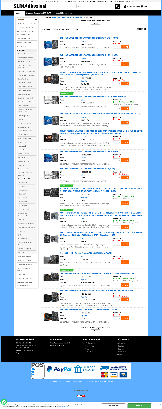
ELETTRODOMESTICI (23, 39)
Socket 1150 (23, 183)
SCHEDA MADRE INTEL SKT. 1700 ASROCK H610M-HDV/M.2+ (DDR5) (87, 168)
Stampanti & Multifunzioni (26, 224)
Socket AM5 (23, 205)
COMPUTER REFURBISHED (25, 31)
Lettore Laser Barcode (25, 123)
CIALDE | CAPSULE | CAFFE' (25, 27)
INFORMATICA (21, 50)
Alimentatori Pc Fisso (24, 61)
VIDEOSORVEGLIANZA (24, 286)
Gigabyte (84, 81)
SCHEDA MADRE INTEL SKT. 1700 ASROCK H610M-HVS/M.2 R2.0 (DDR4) (89, 55)
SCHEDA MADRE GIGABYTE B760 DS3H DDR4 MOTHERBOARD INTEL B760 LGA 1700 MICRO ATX (98, 273)
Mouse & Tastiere (23, 154)
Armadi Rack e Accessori (26, 75)
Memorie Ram (22, 142)
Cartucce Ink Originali (25, 90)
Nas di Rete (21, 157)
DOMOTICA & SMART (23, 35)
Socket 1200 (23, 190)
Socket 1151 (23, 186)
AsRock (83, 41)
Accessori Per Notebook (26, 58)
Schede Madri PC (24, 179)
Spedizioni (121, 346)
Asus (82, 219)
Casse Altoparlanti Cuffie (26, 98)
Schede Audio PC (23, 169)
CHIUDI (160, 404)
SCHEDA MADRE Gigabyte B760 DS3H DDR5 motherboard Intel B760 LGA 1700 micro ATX (96, 290)
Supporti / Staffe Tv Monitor (27, 227)
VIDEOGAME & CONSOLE (24, 282)
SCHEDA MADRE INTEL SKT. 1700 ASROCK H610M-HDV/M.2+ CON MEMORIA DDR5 (93, 96)
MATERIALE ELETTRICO (24, 257)
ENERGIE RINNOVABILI (24, 42)
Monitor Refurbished (24, 150)
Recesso (121, 355)
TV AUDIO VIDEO (22, 274)
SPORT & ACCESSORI (24, 261)
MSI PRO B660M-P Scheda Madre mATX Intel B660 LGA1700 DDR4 (87, 253)
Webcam (21, 252)
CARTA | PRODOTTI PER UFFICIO (27, 23)
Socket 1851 (23, 198)
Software (21, 220)
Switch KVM (21, 231)
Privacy (87, 349)
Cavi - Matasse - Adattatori (26, 102)
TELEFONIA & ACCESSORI (25, 264)
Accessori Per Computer (26, 54)
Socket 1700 (23, 194)
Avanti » (96, 23)
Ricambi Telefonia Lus (64, 13)
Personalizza (114, 406)
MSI (82, 257)
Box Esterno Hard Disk (25, 83)
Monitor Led (22, 146)
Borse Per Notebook (24, 79)
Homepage (19, 13)
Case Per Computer (24, 94)
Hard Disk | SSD (23, 116)
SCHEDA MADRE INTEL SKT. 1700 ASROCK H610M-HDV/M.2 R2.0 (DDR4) (89, 38)
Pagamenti (122, 349)
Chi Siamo (121, 343)
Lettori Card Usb (23, 135)
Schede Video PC (23, 210)
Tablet (20, 235)
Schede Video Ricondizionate (23, 215)
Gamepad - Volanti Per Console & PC (25, 110)
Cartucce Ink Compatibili (26, 87)
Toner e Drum (22, 239)
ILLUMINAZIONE (22, 46)
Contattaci (122, 352)
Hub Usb (20, 119)
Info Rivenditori (90, 343)
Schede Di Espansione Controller (25, 174)
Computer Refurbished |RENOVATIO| (39, 13)
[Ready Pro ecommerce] (81, 396)
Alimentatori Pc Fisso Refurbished (24, 66)
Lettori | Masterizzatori (25, 131)
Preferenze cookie (81, 390)
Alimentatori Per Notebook (26, 71)
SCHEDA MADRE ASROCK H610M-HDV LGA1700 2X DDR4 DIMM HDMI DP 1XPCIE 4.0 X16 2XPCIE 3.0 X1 (100, 114)
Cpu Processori (23, 106)
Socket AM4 (23, 202)
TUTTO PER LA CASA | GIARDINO (24, 269)
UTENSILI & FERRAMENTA (24, 278)
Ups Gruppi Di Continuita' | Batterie (26, 244)
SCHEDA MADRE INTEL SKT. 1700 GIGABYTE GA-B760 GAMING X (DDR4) (89, 309)
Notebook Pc (22, 165)
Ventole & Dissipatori (24, 249)
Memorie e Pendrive (24, 138)
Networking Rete (23, 161)
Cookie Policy (64, 406)
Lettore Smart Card (24, 127)
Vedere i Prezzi (90, 346)
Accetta (139, 406)
